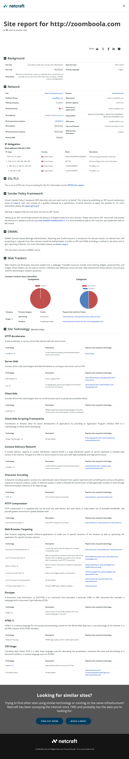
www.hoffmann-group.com (95, 557)
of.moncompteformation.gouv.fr (97, 672)
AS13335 (58, 121)
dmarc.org (61, 244)
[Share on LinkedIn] (113, 48)
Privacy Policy (68, 749)
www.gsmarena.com (107, 378)
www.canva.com (116, 549)
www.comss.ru (116, 523)
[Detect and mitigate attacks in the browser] (23, 573)
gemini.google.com (108, 572)
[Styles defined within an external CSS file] (12, 665)
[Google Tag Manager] (22, 439)
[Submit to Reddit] (97, 48)
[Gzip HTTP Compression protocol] (23, 523)
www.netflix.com (103, 549)
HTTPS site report (76, 185)
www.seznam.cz (91, 523)
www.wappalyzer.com (95, 321)
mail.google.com (91, 559)
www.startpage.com (107, 565)
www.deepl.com (91, 581)
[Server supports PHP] (16, 379)
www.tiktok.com (112, 557)
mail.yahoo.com (91, 586)
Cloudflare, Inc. (57, 98)
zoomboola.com (118, 93)
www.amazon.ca (104, 523)
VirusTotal (58, 115)
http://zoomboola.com (53, 93)
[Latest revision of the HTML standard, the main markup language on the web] (12, 613)
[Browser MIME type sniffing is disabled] (23, 586)
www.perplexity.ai (92, 565)
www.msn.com (90, 549)
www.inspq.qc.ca (69, 321)
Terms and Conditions (84, 749)
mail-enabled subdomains (50, 220)
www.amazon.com (92, 385)
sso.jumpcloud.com (92, 466)
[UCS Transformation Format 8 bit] (10, 497)
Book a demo (78, 721)
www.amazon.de (91, 579)
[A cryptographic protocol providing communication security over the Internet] (9, 386)
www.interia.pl (68, 317)
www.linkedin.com (107, 385)
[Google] (12, 319)
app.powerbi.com (91, 574)
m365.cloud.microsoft (93, 567)
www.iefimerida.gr (92, 378)
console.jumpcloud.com (94, 468)
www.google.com (91, 387)
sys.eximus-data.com (104, 497)
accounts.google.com (93, 572)
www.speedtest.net (82, 317)
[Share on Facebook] (108, 48)
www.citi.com (81, 321)
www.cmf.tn (89, 380)
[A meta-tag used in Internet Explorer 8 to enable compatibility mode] (28, 549)
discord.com (89, 354)
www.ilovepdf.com (105, 579)
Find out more (49, 721)
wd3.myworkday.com (93, 675)
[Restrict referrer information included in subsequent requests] (17, 566)
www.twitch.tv (90, 497)
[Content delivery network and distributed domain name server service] (14, 354)
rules (15, 203)
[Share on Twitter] (103, 48)
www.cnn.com (95, 317)
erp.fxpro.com (105, 466)
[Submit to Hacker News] (119, 48)
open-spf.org (31, 206)
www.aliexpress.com (93, 670)
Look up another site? (17, 30)
